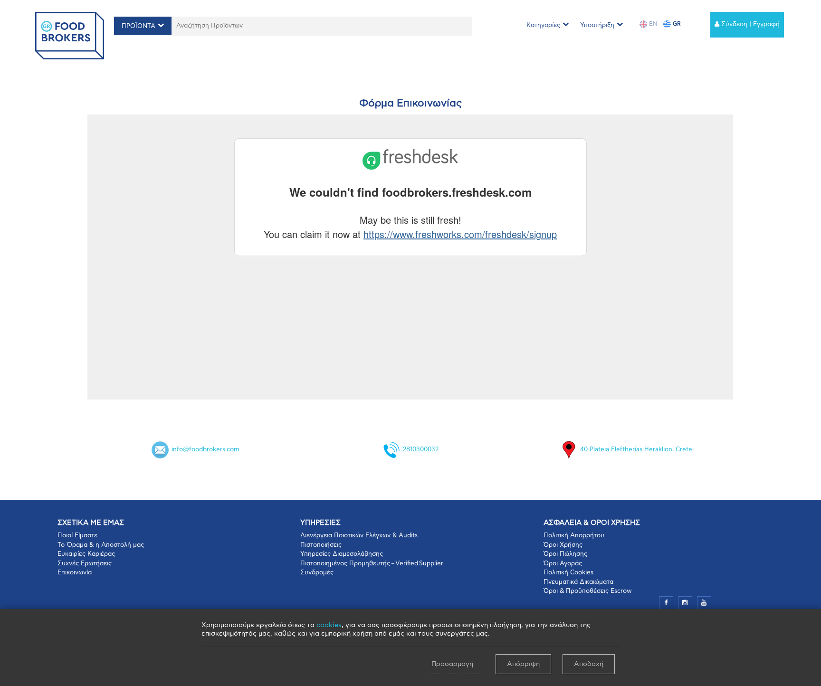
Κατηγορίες (543, 25)
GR (676, 24)
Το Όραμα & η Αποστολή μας (100, 545)
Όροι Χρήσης (563, 545)
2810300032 (421, 450)
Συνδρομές (317, 573)
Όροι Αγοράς (563, 564)
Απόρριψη (523, 664)
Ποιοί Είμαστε (77, 536)
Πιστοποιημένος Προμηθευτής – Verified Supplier (371, 564)
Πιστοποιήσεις (321, 545)
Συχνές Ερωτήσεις (84, 564)
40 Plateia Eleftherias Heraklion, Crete (636, 450)
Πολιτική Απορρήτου (574, 536)
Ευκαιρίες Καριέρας (86, 554)
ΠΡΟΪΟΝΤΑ (138, 26)
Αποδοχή (588, 664)
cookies (329, 625)
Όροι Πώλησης (565, 554)
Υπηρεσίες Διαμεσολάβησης (341, 554)
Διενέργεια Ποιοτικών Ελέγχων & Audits (359, 536)
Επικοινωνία (74, 573)
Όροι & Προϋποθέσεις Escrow (588, 591)
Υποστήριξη (597, 25)
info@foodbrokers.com (205, 450)
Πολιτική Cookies (568, 573)
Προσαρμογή (452, 664)
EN (652, 24)
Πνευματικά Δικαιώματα (578, 582)
